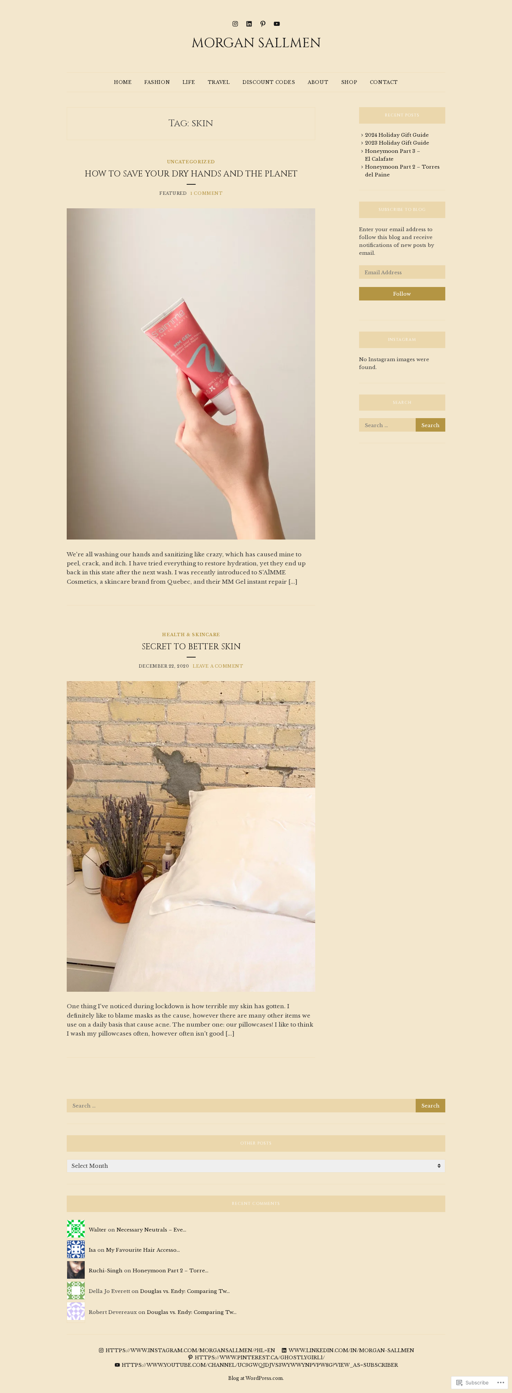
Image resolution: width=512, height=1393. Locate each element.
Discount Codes (269, 82)
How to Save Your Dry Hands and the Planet (191, 174)
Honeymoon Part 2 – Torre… (170, 1270)
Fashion (157, 82)
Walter (97, 1230)
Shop (349, 82)
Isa (92, 1250)
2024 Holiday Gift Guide (397, 135)
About (318, 82)
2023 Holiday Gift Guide (397, 143)
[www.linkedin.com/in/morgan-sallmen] (249, 23)
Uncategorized (191, 161)
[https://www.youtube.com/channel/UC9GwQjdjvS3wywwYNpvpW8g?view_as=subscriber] (276, 23)
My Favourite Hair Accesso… (143, 1250)
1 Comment (206, 193)
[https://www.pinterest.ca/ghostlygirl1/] (262, 23)
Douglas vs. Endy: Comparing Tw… (185, 1291)
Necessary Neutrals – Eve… (151, 1230)
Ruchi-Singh (106, 1270)
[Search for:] (402, 425)
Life (189, 82)
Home (123, 82)
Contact (384, 82)
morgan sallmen (256, 43)
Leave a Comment (218, 666)
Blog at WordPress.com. (256, 1378)
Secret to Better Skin (191, 646)
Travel (219, 82)
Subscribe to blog (402, 209)
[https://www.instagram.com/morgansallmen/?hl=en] (235, 23)
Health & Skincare (191, 634)
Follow (402, 294)
